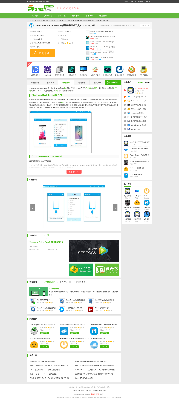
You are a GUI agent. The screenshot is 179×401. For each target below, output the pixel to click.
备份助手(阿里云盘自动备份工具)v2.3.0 (72, 324)
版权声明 (88, 390)
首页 (38, 20)
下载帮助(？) (96, 390)
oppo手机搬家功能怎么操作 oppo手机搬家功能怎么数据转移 (94, 365)
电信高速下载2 (34, 249)
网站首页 (34, 16)
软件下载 (133, 1)
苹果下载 (148, 1)
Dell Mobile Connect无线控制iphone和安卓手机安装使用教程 (95, 370)
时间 (62, 102)
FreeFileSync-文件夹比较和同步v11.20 (42, 324)
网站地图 (103, 390)
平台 (65, 88)
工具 (95, 88)
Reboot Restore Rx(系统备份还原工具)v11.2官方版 (74, 339)
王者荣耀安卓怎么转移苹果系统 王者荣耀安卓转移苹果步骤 (94, 374)
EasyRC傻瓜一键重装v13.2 (99, 338)
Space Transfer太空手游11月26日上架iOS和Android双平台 (49, 365)
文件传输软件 (54, 288)
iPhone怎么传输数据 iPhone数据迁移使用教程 (45, 370)
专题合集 (103, 16)
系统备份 (61, 20)
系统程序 (53, 20)
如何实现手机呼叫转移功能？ (84, 378)
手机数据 (88, 88)
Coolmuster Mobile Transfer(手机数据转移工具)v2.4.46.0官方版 (104, 325)
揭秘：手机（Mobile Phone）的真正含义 (43, 374)
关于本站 (75, 390)
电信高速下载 (52, 249)
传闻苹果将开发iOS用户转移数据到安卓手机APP (90, 361)
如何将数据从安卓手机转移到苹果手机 (42, 361)
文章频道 (126, 1)
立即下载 (44, 333)
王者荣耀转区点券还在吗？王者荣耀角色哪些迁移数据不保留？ (50, 378)
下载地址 (144, 25)
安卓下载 (140, 1)
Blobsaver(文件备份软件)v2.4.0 (40, 338)
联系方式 (81, 390)
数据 (57, 91)
